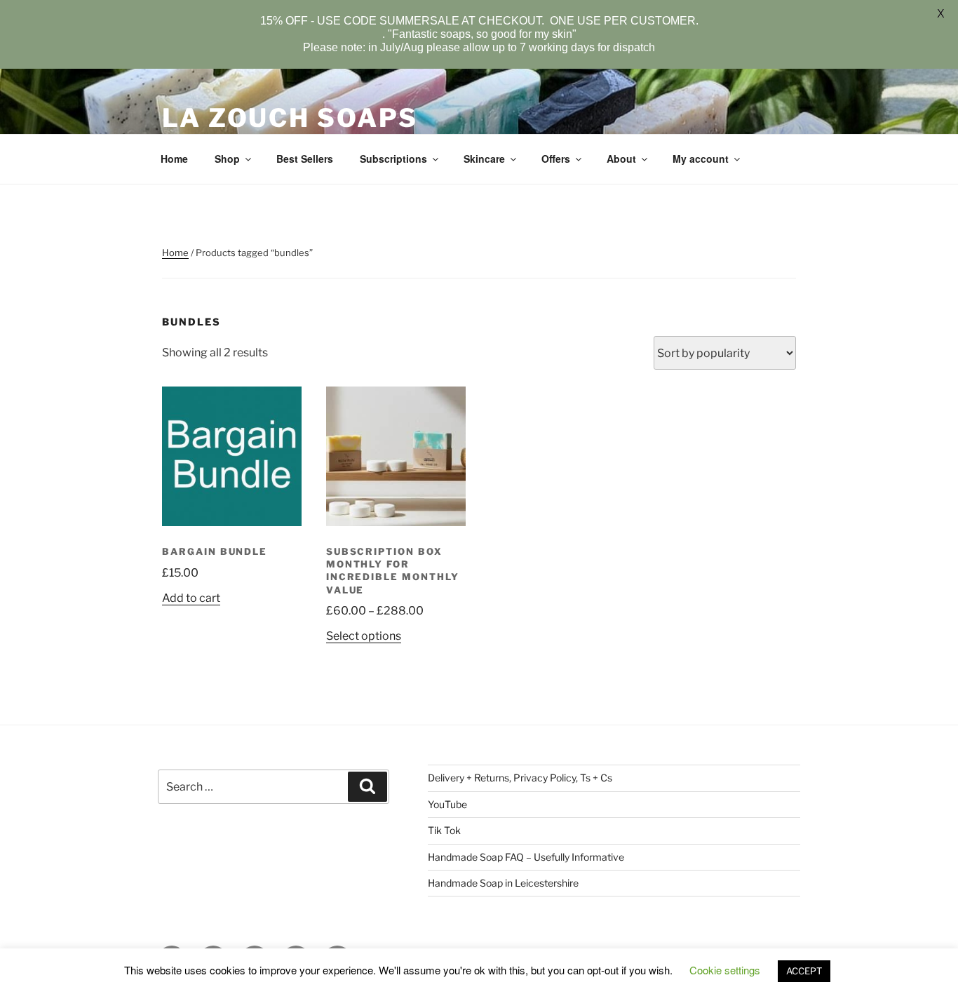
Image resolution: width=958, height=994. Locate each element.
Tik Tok (444, 830)
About (621, 159)
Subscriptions (393, 159)
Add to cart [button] (191, 598)
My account (701, 159)
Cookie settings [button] (724, 969)
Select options (363, 636)
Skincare (484, 159)
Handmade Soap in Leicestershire (503, 883)
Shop (227, 159)
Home (174, 159)
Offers (555, 159)
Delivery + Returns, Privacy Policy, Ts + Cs (520, 778)
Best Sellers (304, 159)
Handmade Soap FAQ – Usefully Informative (526, 857)
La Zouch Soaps (290, 117)
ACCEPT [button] (804, 970)
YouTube (447, 804)
